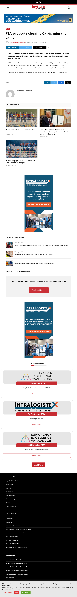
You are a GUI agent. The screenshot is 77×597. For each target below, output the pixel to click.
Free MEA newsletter (12, 540)
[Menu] (8, 7)
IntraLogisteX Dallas (36, 418)
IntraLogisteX (10, 577)
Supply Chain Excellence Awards (15, 560)
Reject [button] (16, 592)
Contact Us (9, 522)
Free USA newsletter (12, 536)
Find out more (36, 394)
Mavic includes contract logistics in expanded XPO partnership (33, 254)
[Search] (68, 7)
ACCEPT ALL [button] (25, 592)
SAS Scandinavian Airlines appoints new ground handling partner (34, 263)
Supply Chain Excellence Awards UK (36, 449)
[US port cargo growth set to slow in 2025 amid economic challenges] (21, 149)
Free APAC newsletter (12, 543)
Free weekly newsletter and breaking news (18, 529)
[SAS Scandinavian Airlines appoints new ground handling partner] (9, 263)
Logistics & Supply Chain (13, 481)
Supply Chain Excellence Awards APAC (17, 570)
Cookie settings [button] (7, 593)
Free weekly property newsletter (15, 533)
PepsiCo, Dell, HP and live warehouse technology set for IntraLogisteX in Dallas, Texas (41, 245)
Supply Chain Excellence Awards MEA (17, 567)
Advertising (9, 518)
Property (8, 488)
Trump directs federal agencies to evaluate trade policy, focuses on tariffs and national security (54, 132)
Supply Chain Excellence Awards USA (17, 563)
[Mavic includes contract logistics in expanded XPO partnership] (9, 254)
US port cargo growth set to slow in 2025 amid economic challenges (20, 162)
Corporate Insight (11, 499)
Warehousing (9, 484)
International (9, 491)
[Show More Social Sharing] (48, 47)
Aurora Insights (10, 495)
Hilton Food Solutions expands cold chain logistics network (20, 131)
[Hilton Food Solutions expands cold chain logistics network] (21, 118)
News (7, 28)
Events (8, 502)
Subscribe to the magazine (13, 525)
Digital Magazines (11, 506)
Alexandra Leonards (18, 42)
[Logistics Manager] (38, 8)
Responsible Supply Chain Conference (17, 574)
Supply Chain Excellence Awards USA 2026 (37, 388)
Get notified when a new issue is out (16, 547)
